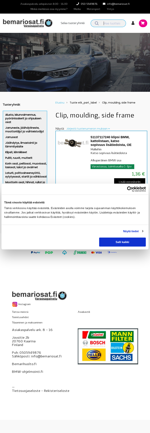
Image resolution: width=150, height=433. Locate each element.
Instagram (24, 304)
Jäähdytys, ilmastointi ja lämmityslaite (21, 144)
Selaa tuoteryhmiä (73, 23)
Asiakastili (84, 312)
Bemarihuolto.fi (24, 364)
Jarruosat (11, 137)
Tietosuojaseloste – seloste (40, 391)
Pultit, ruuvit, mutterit (18, 158)
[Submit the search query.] (97, 23)
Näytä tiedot (131, 231)
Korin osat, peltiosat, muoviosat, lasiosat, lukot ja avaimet (26, 165)
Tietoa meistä (20, 312)
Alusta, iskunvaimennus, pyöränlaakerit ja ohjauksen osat (23, 118)
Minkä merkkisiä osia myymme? (49, 9)
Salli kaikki (122, 242)
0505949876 (30, 353)
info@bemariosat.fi (118, 4)
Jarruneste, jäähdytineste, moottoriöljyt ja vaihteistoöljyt (24, 129)
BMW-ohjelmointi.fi (27, 372)
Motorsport (93, 9)
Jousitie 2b (20, 338)
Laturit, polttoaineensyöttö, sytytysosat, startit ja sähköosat (26, 174)
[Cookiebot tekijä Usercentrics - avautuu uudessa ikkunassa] (130, 189)
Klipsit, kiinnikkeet (16, 152)
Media (77, 9)
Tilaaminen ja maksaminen (27, 322)
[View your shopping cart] (143, 23)
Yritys (110, 9)
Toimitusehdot (20, 317)
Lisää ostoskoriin (129, 182)
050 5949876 (89, 4)
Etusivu (59, 102)
